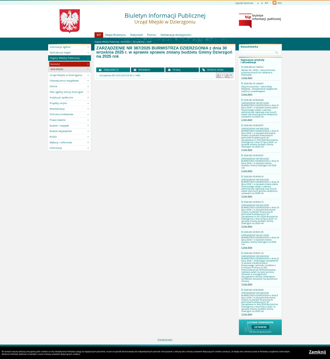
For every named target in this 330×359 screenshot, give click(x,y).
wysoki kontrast (244, 3)
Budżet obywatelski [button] (61, 131)
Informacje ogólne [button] (60, 47)
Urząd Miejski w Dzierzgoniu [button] (66, 75)
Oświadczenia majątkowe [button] (64, 80)
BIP (99, 35)
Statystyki (136, 35)
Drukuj (176, 69)
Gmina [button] (53, 86)
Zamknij (317, 352)
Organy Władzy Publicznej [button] (65, 58)
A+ (266, 3)
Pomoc (151, 35)
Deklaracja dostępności (176, 35)
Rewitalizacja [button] (57, 108)
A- (258, 3)
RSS (279, 3)
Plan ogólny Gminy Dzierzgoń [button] (66, 92)
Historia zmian (215, 69)
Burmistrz (126, 41)
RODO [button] (53, 136)
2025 (149, 41)
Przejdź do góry (165, 339)
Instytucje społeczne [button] (61, 97)
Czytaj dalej (246, 77)
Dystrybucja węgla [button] (60, 52)
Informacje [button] (56, 148)
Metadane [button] (144, 69)
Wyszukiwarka (249, 46)
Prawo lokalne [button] (58, 120)
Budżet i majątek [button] (59, 125)
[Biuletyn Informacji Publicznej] (260, 27)
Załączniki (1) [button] (110, 69)
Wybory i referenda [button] (61, 142)
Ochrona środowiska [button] (61, 114)
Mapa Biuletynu (115, 35)
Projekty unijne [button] (58, 103)
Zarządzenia (139, 41)
